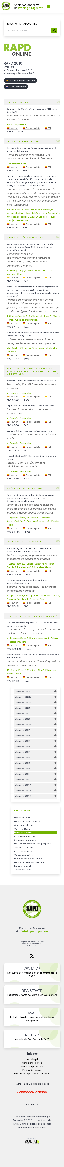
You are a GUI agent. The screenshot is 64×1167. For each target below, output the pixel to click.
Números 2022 (23, 713)
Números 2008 (23, 790)
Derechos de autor (23, 851)
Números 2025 (23, 697)
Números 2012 (22, 768)
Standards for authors (25, 840)
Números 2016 (22, 746)
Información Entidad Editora (28, 858)
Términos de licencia (24, 847)
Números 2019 (22, 730)
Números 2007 (23, 796)
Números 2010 (22, 779)
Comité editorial (22, 829)
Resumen (13, 128)
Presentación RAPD (23, 817)
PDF (49, 128)
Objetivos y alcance (24, 825)
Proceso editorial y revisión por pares (32, 843)
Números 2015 (22, 752)
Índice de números (23, 832)
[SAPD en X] (32, 957)
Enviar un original (22, 866)
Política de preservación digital (29, 862)
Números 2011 (22, 774)
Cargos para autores (24, 855)
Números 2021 (22, 719)
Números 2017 (22, 741)
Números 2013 (22, 763)
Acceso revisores (22, 869)
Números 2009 (23, 785)
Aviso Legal (32, 1059)
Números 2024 (23, 702)
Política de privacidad (32, 1066)
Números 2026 (23, 691)
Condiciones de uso (32, 1063)
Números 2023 (23, 708)
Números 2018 (22, 735)
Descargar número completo (21, 80)
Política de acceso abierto (27, 821)
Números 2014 (22, 757)
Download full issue (17, 87)
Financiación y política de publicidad (32, 1073)
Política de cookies (32, 1070)
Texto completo (32, 128)
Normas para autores (24, 836)
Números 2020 (23, 724)
